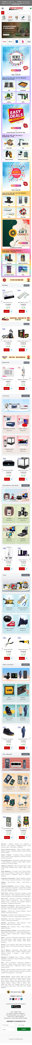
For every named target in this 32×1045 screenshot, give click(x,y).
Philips (18, 976)
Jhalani (28, 981)
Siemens (7, 978)
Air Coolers (15, 871)
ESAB (2, 984)
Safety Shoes (8, 939)
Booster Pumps (9, 856)
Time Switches (11, 845)
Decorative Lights (22, 866)
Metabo (12, 981)
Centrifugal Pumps (18, 855)
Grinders (17, 894)
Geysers (17, 873)
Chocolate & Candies (25, 971)
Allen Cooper (13, 986)
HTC (25, 986)
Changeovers (16, 860)
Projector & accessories (12, 887)
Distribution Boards (16, 851)
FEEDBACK (15, 1013)
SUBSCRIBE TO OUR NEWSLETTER (16, 1021)
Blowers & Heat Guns (15, 893)
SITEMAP (16, 1011)
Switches (11, 844)
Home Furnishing (6, 960)
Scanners (17, 886)
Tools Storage (20, 901)
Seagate (17, 984)
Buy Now (6, 311)
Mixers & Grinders (24, 874)
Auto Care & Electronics (15, 919)
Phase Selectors (6, 862)
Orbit (2, 979)
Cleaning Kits (11, 911)
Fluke (21, 986)
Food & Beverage (11, 962)
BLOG (12, 1011)
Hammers (13, 901)
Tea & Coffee (19, 972)
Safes (7, 946)
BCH (29, 976)
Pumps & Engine (22, 908)
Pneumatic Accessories (20, 916)
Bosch (23, 979)
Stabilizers (20, 847)
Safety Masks (26, 940)
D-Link (26, 984)
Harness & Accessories (12, 937)
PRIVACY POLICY (10, 1016)
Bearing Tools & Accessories (14, 924)
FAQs (18, 1015)
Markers (28, 957)
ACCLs (28, 862)
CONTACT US (22, 1015)
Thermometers (4, 955)
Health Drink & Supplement (8, 972)
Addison (8, 983)
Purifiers (3, 873)
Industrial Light (13, 867)
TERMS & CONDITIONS (19, 1016)
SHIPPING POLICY (7, 1018)
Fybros (6, 979)
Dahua (6, 986)
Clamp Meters (23, 950)
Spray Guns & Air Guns (8, 916)
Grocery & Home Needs (19, 964)
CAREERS (11, 1013)
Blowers (23, 905)
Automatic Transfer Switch (18, 862)
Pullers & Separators (12, 900)
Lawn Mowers (11, 907)
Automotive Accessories (12, 920)
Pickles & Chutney (14, 971)
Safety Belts (22, 937)
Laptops (18, 878)
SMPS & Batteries (12, 891)
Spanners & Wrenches (16, 898)
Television (3, 876)
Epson (22, 984)
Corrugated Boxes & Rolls (23, 930)
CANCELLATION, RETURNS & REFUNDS (19, 1018)
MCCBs (3, 851)
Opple (19, 979)
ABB (22, 976)
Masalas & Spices (10, 969)
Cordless (24, 893)
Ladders (9, 933)
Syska (11, 979)
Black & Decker (22, 983)
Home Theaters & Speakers (9, 874)
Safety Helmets (17, 939)
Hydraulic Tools (5, 901)
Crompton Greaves (21, 978)
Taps (8, 926)
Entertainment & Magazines (13, 965)
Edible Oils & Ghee (22, 969)
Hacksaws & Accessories (14, 903)
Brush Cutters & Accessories (23, 907)
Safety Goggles (17, 940)
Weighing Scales (26, 951)
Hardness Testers (10, 951)
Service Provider (5, 967)
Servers (3, 887)
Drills (13, 894)
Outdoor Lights (22, 867)
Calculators (11, 958)
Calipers (18, 951)
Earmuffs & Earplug (6, 940)
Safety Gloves (26, 939)
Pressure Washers (20, 911)
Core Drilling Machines (17, 896)
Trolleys (3, 933)
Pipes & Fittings (26, 926)
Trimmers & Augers (12, 908)
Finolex (28, 978)
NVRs (20, 944)
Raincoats (3, 942)
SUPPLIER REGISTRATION (11, 1015)
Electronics (20, 962)
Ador (29, 983)
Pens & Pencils (19, 957)
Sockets (17, 844)
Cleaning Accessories (12, 912)
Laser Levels (26, 953)
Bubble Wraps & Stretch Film (8, 932)
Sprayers (18, 905)
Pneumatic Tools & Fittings (15, 915)
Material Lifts (16, 933)
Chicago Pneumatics (20, 981)
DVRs (17, 944)
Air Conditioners (10, 873)
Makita (2, 981)
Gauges (16, 953)
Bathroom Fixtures (5, 928)
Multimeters (15, 950)
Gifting (10, 964)
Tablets (18, 882)
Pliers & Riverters (25, 900)
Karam (9, 984)
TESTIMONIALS (21, 1013)
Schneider (12, 978)
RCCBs (23, 849)
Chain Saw (3, 908)
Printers (23, 886)
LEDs (15, 866)
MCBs (18, 849)
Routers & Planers (25, 894)
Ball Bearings (12, 923)
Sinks (18, 926)
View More (26, 285)
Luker (15, 979)
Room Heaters (26, 871)
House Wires (13, 847)
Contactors (10, 863)
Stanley (7, 981)
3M (6, 984)
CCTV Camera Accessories (17, 946)
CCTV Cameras (11, 944)
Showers (13, 926)
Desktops (23, 878)
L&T (25, 976)
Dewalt (28, 979)
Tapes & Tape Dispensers (23, 932)
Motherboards (8, 889)
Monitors (28, 886)
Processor (15, 889)
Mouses (7, 880)
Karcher (14, 983)
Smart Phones (11, 882)
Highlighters (4, 958)
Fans (20, 871)
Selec (2, 978)
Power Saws (27, 896)
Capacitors (3, 863)
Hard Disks (22, 887)
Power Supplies (26, 880)
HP (13, 984)
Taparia (3, 983)
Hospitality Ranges (21, 845)
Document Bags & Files (21, 958)
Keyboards (13, 880)
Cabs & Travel (26, 965)
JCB (18, 986)
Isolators (8, 851)
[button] (11, 311)
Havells (13, 976)
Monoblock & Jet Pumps (20, 856)
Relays (15, 863)
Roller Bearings (21, 923)
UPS (3, 880)
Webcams (19, 880)
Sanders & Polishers (6, 896)
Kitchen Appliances (25, 873)
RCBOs (28, 849)
